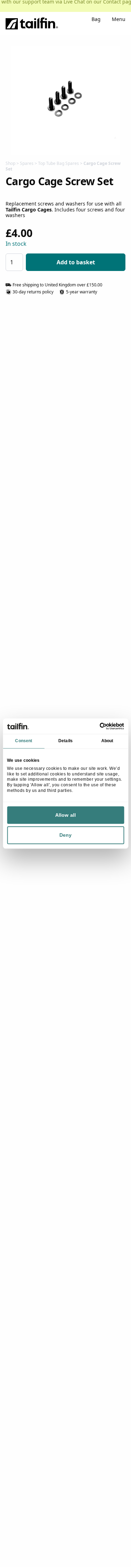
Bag (96, 20)
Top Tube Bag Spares (58, 163)
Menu (118, 20)
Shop (10, 163)
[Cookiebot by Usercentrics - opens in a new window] (94, 726)
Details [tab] (65, 741)
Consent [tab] (23, 741)
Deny (65, 835)
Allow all (65, 815)
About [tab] (107, 741)
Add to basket (76, 262)
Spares (27, 163)
